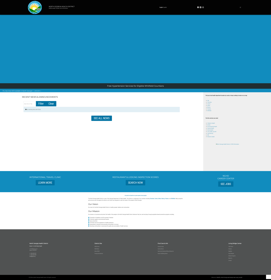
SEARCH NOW (135, 182)
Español (165, 7)
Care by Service (161, 248)
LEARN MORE (45, 182)
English (161, 7)
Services (230, 248)
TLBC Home (230, 246)
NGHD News (97, 248)
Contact (230, 260)
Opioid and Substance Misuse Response (166, 251)
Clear (51, 103)
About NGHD (97, 251)
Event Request (231, 253)
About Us (230, 258)
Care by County (161, 246)
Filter (41, 103)
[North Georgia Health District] (35, 7)
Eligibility (230, 251)
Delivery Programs (232, 255)
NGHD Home (97, 246)
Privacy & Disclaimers (99, 253)
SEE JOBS (226, 184)
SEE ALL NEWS (102, 118)
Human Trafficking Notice (162, 253)
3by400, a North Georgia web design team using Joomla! (229, 277)
